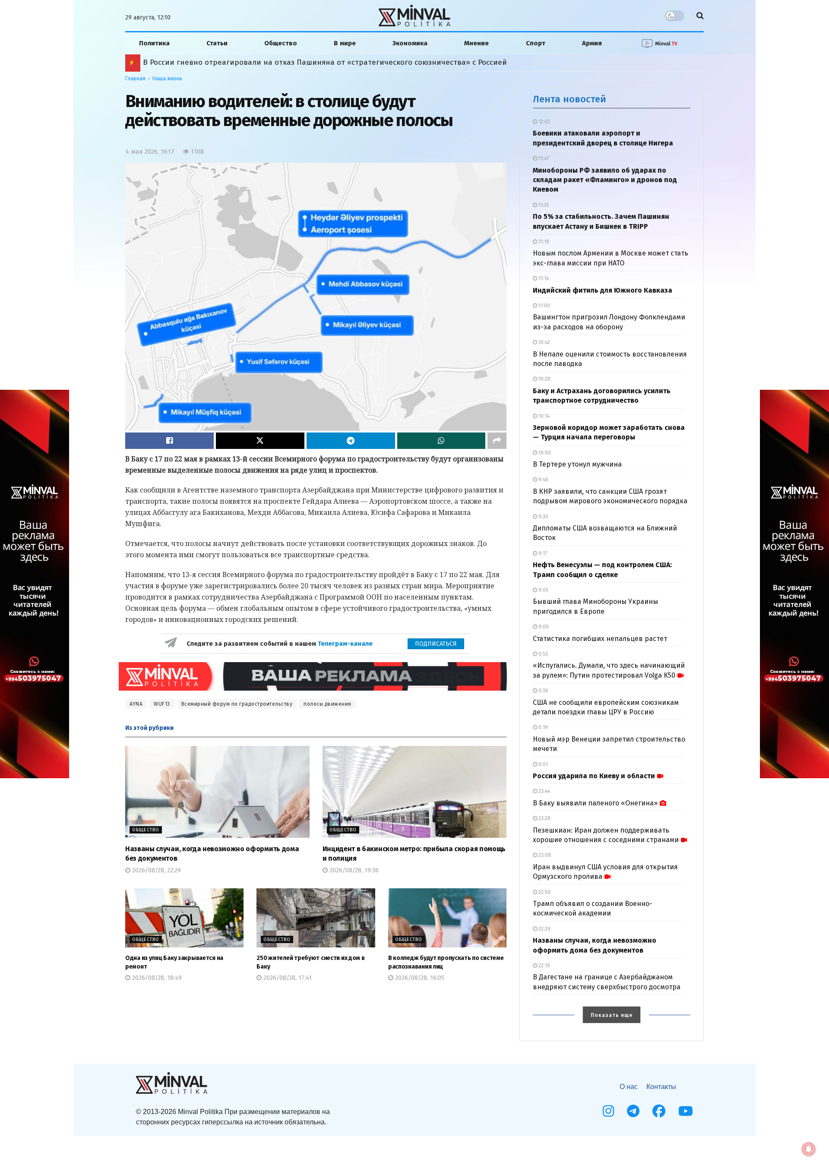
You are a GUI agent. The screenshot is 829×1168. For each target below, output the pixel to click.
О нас (629, 1086)
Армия (592, 43)
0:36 (542, 691)
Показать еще (612, 1015)
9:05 (542, 590)
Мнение (476, 43)
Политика (154, 43)
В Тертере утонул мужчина (577, 464)
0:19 (542, 727)
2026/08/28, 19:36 (353, 870)
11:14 (543, 278)
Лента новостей (569, 99)
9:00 (543, 627)
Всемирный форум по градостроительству (237, 704)
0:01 (542, 764)
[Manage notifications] (809, 1149)
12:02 (543, 122)
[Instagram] (608, 1111)
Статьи (217, 43)
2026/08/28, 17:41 (287, 978)
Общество (280, 43)
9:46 (542, 480)
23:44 (543, 791)
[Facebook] (658, 1111)
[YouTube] (685, 1111)
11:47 (543, 158)
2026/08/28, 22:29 (155, 870)
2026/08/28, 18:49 (156, 978)
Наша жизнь (167, 79)
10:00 (544, 453)
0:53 (542, 654)
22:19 (543, 966)
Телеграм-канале (346, 643)
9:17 (542, 553)
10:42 (543, 342)
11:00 (543, 306)
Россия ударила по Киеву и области (594, 776)
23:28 (544, 818)
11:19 (543, 242)
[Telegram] (633, 1111)
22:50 (544, 892)
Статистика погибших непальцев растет (600, 639)
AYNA (136, 704)
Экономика (409, 43)
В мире (345, 43)
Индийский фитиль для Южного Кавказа (602, 290)
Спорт (535, 43)
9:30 (542, 517)
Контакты (661, 1086)
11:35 (543, 205)
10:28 (544, 379)
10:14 (543, 416)
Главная (135, 79)
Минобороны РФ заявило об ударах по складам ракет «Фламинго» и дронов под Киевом (605, 180)
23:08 (544, 855)
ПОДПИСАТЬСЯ (436, 643)
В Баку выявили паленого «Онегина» (595, 803)
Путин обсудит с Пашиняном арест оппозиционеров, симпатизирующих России (288, 62)
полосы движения (327, 704)
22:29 (544, 929)
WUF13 (162, 704)
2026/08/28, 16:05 (418, 978)
